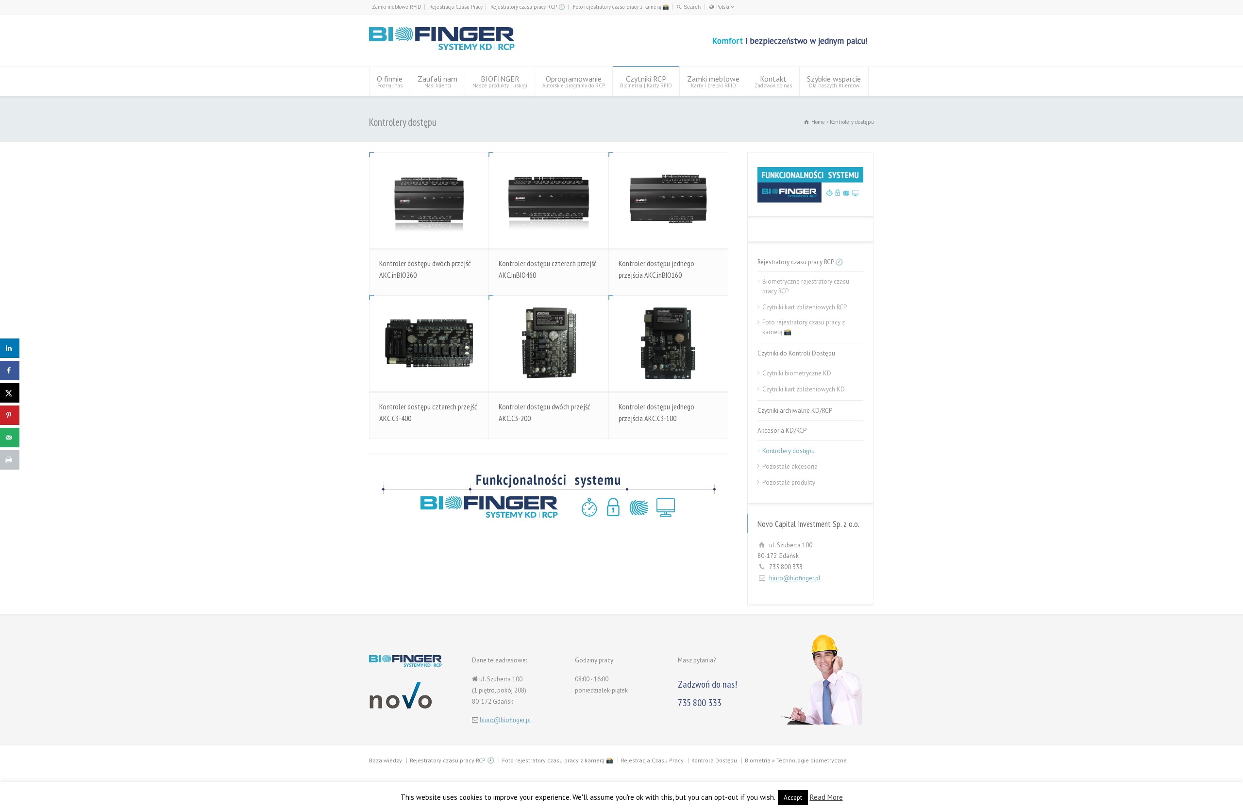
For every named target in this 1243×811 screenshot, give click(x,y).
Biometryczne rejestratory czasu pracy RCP (805, 286)
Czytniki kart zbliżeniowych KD (803, 389)
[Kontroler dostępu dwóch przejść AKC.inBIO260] (429, 200)
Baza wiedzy (385, 760)
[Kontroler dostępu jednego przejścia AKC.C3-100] (668, 343)
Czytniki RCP (646, 81)
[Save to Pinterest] (9, 415)
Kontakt (773, 81)
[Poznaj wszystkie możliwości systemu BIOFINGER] (548, 496)
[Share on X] (9, 393)
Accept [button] (793, 798)
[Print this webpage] (9, 460)
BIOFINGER (499, 81)
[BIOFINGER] (442, 48)
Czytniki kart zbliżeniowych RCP (804, 307)
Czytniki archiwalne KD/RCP (794, 410)
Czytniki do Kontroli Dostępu (796, 353)
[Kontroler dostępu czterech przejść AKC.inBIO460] (548, 200)
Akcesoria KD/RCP (781, 430)
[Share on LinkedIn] (9, 348)
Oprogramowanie (573, 81)
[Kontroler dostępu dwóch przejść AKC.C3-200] (548, 343)
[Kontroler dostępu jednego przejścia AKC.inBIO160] (668, 200)
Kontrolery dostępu (788, 451)
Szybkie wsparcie (834, 81)
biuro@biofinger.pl (795, 578)
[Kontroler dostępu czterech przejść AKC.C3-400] (429, 343)
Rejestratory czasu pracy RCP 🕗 (527, 6)
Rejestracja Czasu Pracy (456, 6)
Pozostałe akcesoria (790, 466)
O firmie (390, 81)
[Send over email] (9, 437)
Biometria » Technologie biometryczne (796, 760)
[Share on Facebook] (9, 370)
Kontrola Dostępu (714, 760)
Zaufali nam (437, 81)
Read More (826, 797)
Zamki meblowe (713, 81)
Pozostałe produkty (788, 482)
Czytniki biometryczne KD (796, 373)
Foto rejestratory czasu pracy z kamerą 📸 (621, 6)
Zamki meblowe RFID (396, 6)
